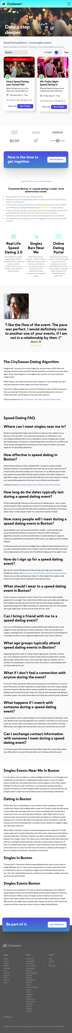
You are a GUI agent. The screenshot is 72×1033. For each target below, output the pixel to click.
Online (6, 963)
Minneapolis (30, 1001)
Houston (29, 994)
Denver (29, 1006)
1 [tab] (34, 351)
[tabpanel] (36, 318)
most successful (48, 47)
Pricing (6, 980)
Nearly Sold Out (19, 59)
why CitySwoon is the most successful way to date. (40, 399)
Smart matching (10, 47)
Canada (51, 961)
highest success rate (47, 218)
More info (13, 106)
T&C (5, 971)
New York (29, 959)
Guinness (7, 968)
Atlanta (29, 1011)
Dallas (28, 997)
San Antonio (30, 999)
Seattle (28, 978)
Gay (66, 52)
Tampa (28, 989)
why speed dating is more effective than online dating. (38, 484)
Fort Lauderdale (32, 987)
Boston (29, 982)
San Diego (30, 963)
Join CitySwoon (56, 160)
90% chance (14, 208)
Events (6, 961)
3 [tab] (38, 351)
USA (50, 959)
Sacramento (30, 968)
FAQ (5, 978)
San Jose (29, 971)
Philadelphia (30, 980)
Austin (28, 992)
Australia (52, 966)
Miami (28, 985)
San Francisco (31, 966)
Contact (7, 973)
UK (50, 963)
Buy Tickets (25, 106)
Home (6, 959)
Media (6, 966)
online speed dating (45, 181)
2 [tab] (36, 351)
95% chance (29, 205)
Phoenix (29, 1008)
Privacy (6, 975)
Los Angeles (30, 961)
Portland (29, 1004)
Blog (5, 982)
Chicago (29, 975)
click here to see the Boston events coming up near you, (45, 573)
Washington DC (32, 973)
